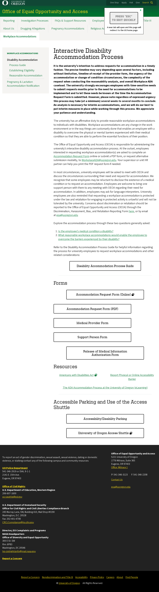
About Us (8, 29)
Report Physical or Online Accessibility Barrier (132, 377)
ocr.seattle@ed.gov (12, 497)
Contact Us (117, 479)
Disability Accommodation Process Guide (105, 266)
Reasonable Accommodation (25, 75)
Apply (124, 2)
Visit (131, 2)
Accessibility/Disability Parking (105, 418)
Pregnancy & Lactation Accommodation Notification (23, 84)
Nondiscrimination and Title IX (57, 577)
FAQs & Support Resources (70, 21)
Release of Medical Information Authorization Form (105, 352)
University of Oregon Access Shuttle (103, 433)
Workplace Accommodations (19, 36)
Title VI (147, 21)
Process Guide (17, 65)
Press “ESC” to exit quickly (124, 18)
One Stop (114, 2)
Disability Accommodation (22, 60)
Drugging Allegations (32, 29)
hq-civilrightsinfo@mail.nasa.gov (19, 551)
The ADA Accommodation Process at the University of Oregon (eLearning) (105, 388)
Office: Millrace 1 (119, 467)
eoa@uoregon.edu (120, 487)
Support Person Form (92, 337)
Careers (110, 577)
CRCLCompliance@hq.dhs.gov (18, 522)
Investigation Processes (34, 21)
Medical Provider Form (92, 323)
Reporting (9, 21)
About (120, 577)
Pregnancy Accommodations (67, 29)
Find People (131, 577)
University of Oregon (69, 583)
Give (138, 2)
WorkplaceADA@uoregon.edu (99, 160)
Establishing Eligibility (21, 70)
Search (145, 2)
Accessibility (81, 577)
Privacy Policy (97, 577)
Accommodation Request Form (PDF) (92, 309)
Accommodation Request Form (71, 156)
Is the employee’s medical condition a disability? (85, 231)
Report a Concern (30, 577)
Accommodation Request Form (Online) (103, 294)
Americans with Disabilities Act (76, 375)
